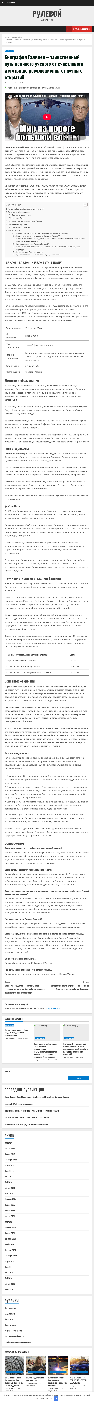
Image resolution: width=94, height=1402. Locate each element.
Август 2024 (10, 1165)
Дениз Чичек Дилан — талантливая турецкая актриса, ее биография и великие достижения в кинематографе (25, 987)
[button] (4, 29)
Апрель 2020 (10, 1283)
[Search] (63, 29)
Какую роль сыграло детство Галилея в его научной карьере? (42, 233)
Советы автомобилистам (15, 1336)
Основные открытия (17, 224)
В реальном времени (81, 29)
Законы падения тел (21, 227)
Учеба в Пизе (18, 218)
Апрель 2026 (10, 1148)
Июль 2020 (9, 1267)
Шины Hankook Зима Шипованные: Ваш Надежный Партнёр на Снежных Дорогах (37, 1097)
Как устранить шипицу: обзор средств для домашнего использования (16, 1033)
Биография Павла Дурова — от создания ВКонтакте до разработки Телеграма (70, 986)
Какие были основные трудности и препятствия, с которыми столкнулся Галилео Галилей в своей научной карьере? (50, 239)
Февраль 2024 (10, 1199)
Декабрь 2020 (10, 1238)
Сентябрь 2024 (11, 1159)
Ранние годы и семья (21, 215)
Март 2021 (9, 1221)
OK (56, 1398)
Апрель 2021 (10, 1216)
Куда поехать (10, 1313)
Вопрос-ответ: (14, 230)
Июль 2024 (9, 1171)
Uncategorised (9, 51)
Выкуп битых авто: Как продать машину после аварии (26, 1124)
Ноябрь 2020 (10, 1244)
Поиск (7, 1071)
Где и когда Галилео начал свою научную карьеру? (37, 255)
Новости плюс (10, 1325)
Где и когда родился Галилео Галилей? (32, 244)
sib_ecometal (9, 83)
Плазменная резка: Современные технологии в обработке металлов (32, 1110)
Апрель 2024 (10, 1188)
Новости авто (10, 1319)
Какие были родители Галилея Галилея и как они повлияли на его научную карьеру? (48, 248)
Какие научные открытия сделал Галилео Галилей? (38, 236)
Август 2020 (9, 1261)
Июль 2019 (9, 1289)
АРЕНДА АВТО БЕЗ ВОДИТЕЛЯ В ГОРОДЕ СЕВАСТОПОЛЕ (27, 1117)
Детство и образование (19, 212)
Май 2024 (8, 1182)
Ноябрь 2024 (10, 1154)
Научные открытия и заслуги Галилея (25, 221)
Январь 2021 (10, 1233)
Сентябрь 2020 (11, 1255)
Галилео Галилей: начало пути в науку (26, 209)
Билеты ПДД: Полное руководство (19, 1104)
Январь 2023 (10, 1210)
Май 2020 (8, 1278)
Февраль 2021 (10, 1227)
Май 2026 (8, 1142)
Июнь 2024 (9, 1176)
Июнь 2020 (9, 1272)
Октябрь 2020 (10, 1250)
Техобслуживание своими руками (18, 1342)
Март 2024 (9, 1193)
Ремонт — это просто (13, 1330)
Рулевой (47, 13)
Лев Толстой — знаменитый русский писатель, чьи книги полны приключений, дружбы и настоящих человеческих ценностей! (75, 1049)
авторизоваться (52, 1008)
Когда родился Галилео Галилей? (30, 252)
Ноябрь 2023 (10, 1205)
